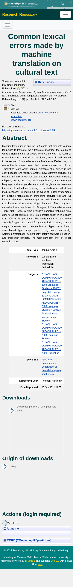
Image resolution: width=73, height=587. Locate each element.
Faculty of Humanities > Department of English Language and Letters (51, 366)
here (40, 564)
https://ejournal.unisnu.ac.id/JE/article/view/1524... (29, 130)
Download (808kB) (21, 119)
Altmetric (12, 528)
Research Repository (19, 14)
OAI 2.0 (55, 560)
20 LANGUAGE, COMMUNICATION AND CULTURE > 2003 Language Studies (52, 331)
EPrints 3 (30, 560)
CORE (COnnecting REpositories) (28, 540)
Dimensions (45, 82)
